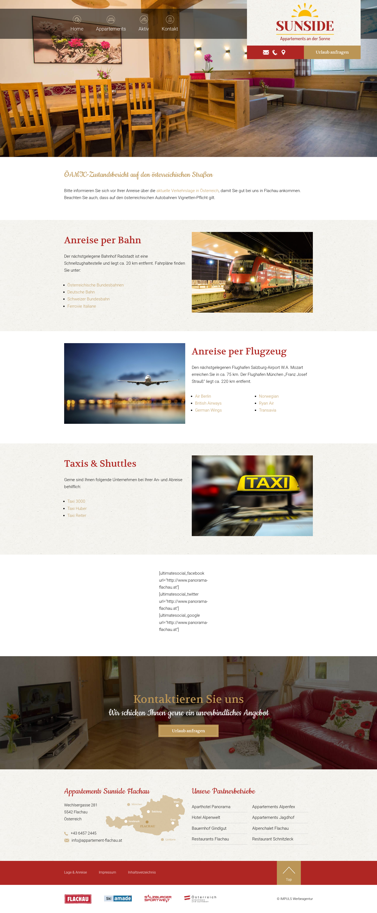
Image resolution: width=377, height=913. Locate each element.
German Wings (208, 410)
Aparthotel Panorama (211, 806)
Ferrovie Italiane (81, 306)
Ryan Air (266, 403)
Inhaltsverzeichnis (142, 872)
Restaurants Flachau (210, 838)
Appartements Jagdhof (273, 817)
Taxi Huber (77, 508)
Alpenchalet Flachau (270, 828)
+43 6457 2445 (83, 833)
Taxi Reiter (76, 515)
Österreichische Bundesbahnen (95, 285)
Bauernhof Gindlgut (209, 828)
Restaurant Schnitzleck (272, 838)
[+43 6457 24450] (275, 52)
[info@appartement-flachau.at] (266, 52)
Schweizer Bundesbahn (88, 298)
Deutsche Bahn (81, 292)
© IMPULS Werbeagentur (295, 899)
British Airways (208, 403)
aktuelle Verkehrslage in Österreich (187, 190)
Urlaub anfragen (332, 52)
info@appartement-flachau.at (97, 840)
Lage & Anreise (75, 872)
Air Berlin (203, 396)
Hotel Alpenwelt (206, 817)
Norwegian (269, 396)
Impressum (107, 872)
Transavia (267, 410)
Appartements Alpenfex (273, 806)
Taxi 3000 (76, 501)
